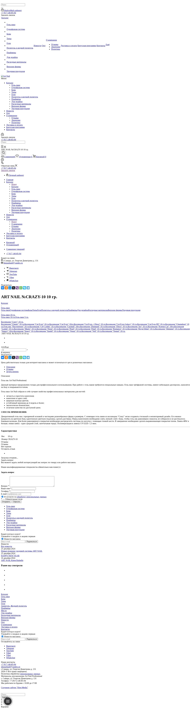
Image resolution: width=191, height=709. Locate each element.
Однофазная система (20, 87)
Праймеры (16, 99)
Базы (13, 90)
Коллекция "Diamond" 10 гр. (92, 326)
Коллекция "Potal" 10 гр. (91, 329)
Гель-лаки (15, 85)
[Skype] (24, 287)
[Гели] (20, 41)
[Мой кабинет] (2, 135)
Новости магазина (12, 539)
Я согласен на (25, 497)
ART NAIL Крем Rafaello (12, 560)
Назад (14, 184)
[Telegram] (28, 287)
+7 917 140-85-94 (8, 13)
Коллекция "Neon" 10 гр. (48, 329)
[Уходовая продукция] (20, 69)
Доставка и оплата (14, 125)
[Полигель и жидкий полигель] (20, 46)
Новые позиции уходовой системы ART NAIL (21, 551)
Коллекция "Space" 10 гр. (25, 331)
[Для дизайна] (20, 55)
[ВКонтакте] (2, 287)
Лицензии (15, 120)
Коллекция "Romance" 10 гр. (114, 329)
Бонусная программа (15, 127)
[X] (13, 287)
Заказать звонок (8, 170)
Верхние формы (18, 106)
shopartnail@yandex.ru (13, 263)
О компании (11, 115)
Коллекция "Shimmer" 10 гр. (167, 329)
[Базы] (20, 31)
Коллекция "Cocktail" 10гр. (68, 326)
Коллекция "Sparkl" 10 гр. (47, 331)
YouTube (13, 274)
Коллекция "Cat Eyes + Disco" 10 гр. (90, 324)
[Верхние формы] (20, 64)
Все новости (6, 546)
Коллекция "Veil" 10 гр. (91, 331)
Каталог (9, 83)
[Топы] (20, 36)
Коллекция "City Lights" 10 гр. (42, 326)
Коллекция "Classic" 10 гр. (12, 324)
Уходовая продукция (20, 108)
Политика (15, 122)
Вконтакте (14, 268)
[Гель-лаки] (20, 22)
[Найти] (2, 145)
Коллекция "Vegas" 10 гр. (70, 331)
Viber (11, 277)
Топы (13, 92)
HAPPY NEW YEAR (10, 556)
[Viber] (17, 287)
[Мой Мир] (9, 287)
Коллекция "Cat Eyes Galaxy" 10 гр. (121, 324)
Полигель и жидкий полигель (24, 97)
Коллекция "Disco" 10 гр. (116, 326)
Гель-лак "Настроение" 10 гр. (16, 326)
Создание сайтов (14, 687)
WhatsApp (13, 280)
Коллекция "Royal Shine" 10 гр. (141, 329)
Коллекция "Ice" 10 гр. (138, 326)
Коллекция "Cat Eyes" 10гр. (61, 324)
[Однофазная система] (20, 27)
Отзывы (15, 118)
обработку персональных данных (32, 497)
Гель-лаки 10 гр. (8, 317)
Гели (13, 94)
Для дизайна (16, 101)
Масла (4, 610)
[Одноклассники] (6, 287)
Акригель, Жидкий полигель (14, 606)
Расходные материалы (21, 104)
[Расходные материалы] (20, 60)
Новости (10, 111)
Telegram (13, 271)
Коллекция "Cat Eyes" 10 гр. (36, 324)
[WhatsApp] (20, 287)
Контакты (10, 129)
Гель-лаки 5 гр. (22, 317)
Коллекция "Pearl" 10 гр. (69, 329)
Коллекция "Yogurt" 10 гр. (113, 331)
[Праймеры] (20, 50)
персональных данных (30, 674)
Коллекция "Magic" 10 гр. (25, 329)
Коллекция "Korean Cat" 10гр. (161, 326)
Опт (8, 113)
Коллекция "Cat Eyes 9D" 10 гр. (151, 324)
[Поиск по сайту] (3, 153)
